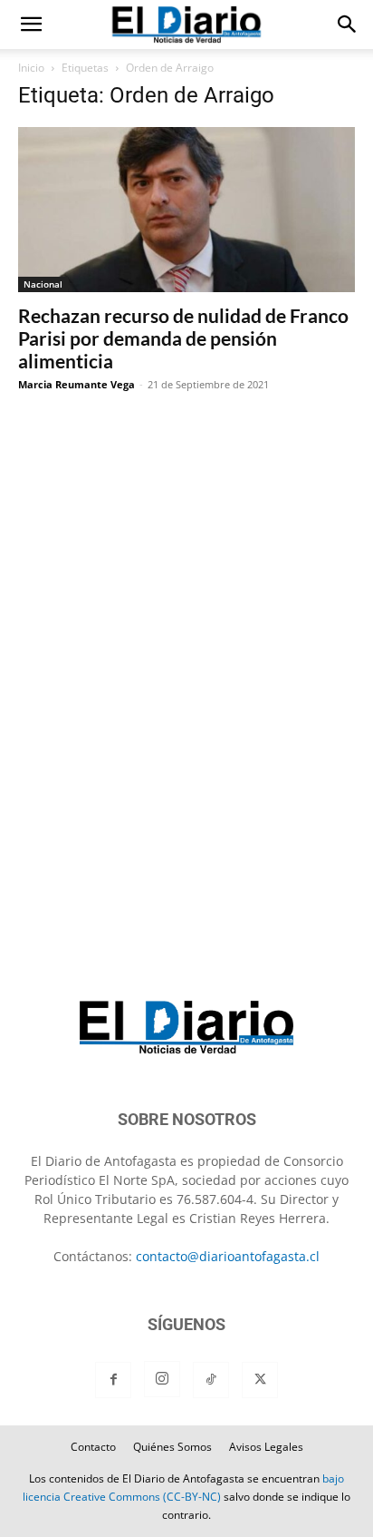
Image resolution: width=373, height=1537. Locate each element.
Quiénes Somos (172, 1446)
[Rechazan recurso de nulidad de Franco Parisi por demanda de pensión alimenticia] (186, 209)
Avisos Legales (266, 1446)
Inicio (31, 67)
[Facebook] (113, 1380)
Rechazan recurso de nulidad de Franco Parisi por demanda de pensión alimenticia (183, 338)
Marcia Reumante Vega (76, 384)
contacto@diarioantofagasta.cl (228, 1256)
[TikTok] (211, 1380)
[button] (31, 24)
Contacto (93, 1446)
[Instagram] (162, 1379)
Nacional (43, 284)
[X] (260, 1380)
